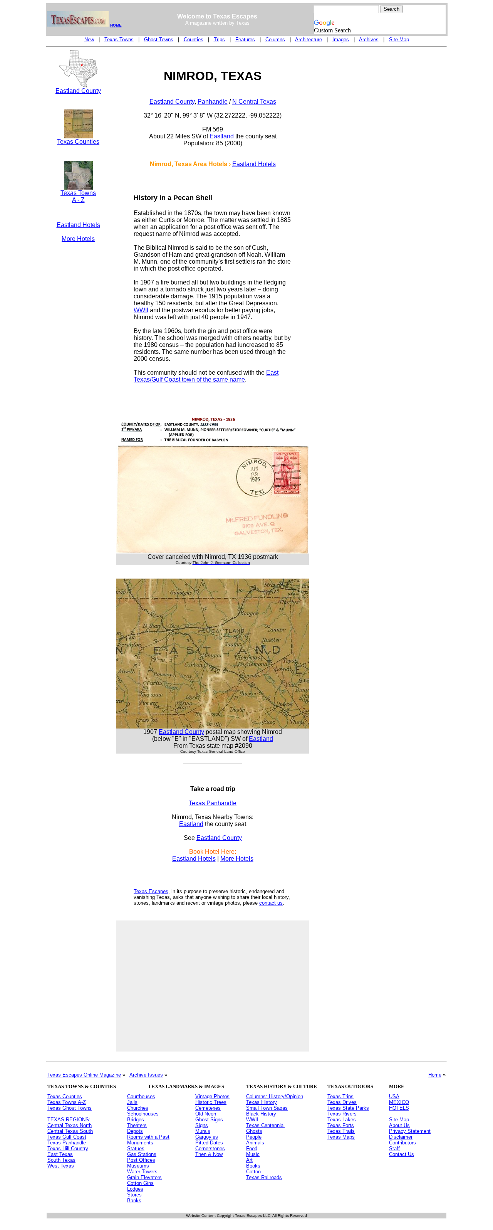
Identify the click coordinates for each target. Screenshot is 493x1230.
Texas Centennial (265, 1125)
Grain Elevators (144, 1177)
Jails (132, 1102)
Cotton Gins (140, 1183)
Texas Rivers (342, 1114)
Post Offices (141, 1160)
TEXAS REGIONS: (69, 1119)
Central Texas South (70, 1131)
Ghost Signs (209, 1119)
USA (394, 1096)
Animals (255, 1143)
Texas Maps (341, 1137)
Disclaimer (401, 1137)
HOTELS (399, 1108)
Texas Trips (340, 1096)
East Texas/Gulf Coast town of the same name (206, 376)
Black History (261, 1114)
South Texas (61, 1160)
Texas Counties (78, 141)
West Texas (60, 1166)
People (254, 1137)
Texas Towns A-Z (66, 1102)
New (89, 39)
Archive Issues (146, 1075)
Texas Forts (340, 1125)
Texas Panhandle (212, 803)
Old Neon (205, 1114)
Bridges (135, 1119)
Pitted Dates (209, 1143)
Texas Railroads (264, 1177)
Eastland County (78, 90)
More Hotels (78, 239)
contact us (271, 903)
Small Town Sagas (267, 1108)
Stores (134, 1195)
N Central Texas (254, 101)
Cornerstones (210, 1148)
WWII (141, 310)
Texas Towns (119, 39)
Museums (138, 1166)
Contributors (402, 1143)
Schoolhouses (143, 1114)
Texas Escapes (151, 891)
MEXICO (399, 1102)
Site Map (399, 39)
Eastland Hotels (78, 225)
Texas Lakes (341, 1119)
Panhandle (213, 101)
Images (340, 39)
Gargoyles (206, 1137)
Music (253, 1154)
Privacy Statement (410, 1131)
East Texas (60, 1154)
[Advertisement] (78, 378)
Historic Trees (210, 1102)
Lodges (135, 1189)
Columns (275, 39)
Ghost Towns (158, 39)
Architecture (308, 39)
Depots (135, 1131)
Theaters (137, 1125)
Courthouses (141, 1096)
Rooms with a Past (148, 1137)
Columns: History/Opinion (274, 1096)
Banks (134, 1200)
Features (245, 39)
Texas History (261, 1102)
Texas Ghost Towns (69, 1108)
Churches (137, 1108)
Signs (201, 1125)
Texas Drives (342, 1102)
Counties (193, 39)
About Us (399, 1125)
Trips (219, 39)
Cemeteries (208, 1108)
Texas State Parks (348, 1108)
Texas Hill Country (67, 1148)
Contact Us (401, 1154)
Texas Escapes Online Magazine (84, 1075)
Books (253, 1166)
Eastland (222, 136)
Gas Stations (141, 1154)
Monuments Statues (140, 1145)
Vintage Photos (212, 1096)
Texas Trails (341, 1131)
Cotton (253, 1171)
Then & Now (209, 1154)
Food (251, 1148)
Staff (394, 1148)
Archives (369, 39)
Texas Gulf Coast (66, 1137)
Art (249, 1160)
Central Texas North (69, 1125)
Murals (202, 1131)
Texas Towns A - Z (78, 196)
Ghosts (254, 1131)
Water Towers (142, 1171)
